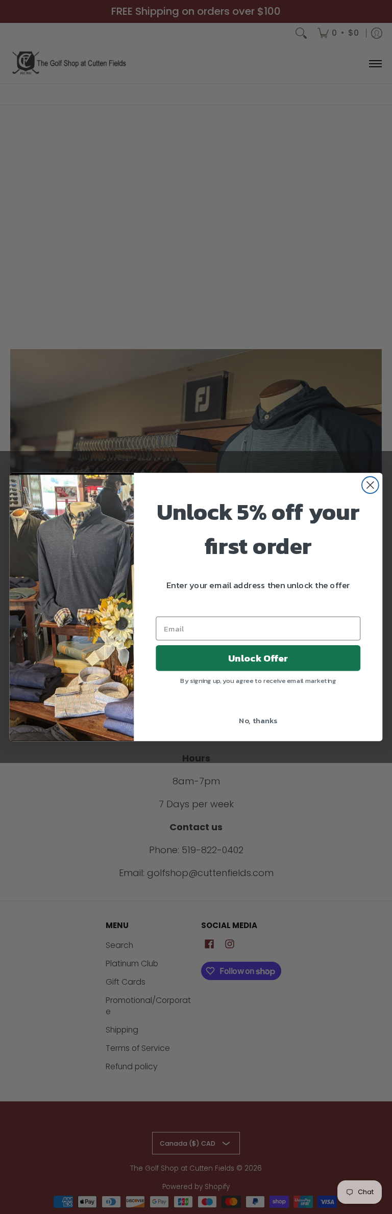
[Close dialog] (370, 485)
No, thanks (258, 719)
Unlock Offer (258, 658)
